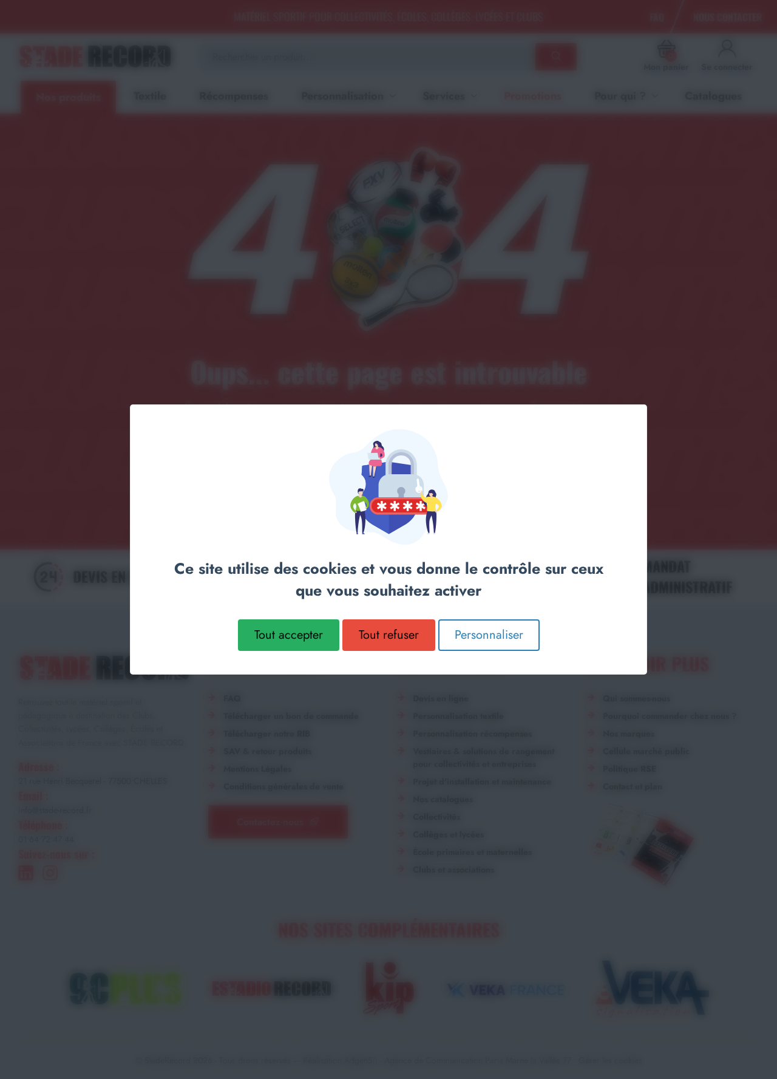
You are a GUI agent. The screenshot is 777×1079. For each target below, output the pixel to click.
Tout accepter (288, 635)
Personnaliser (489, 635)
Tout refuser (389, 635)
